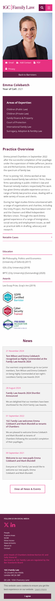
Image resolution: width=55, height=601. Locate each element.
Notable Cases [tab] (10, 237)
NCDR (6, 538)
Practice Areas (9, 535)
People (6, 532)
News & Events (10, 543)
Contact (7, 548)
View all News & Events (27, 489)
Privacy (11, 68)
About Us (7, 545)
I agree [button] (27, 596)
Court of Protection (16, 122)
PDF (38, 62)
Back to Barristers (27, 74)
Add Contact (25, 62)
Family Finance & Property (20, 118)
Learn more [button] (41, 589)
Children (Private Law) (18, 113)
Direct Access (9, 540)
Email (11, 62)
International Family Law (19, 126)
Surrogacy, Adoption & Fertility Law (24, 131)
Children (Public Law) (17, 109)
